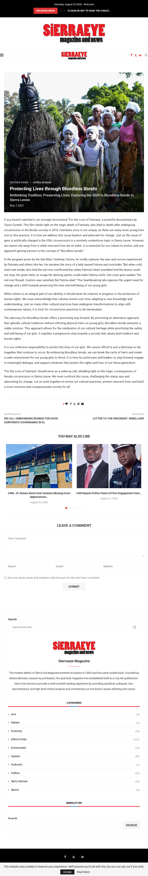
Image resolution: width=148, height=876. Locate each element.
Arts (75, 714)
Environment (75, 748)
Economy (75, 731)
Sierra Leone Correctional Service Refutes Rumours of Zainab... (99, 10)
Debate (75, 722)
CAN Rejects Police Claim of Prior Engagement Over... (109, 493)
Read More (83, 872)
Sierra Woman (75, 781)
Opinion (75, 756)
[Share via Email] (82, 403)
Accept (67, 871)
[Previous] (60, 11)
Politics (75, 773)
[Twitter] (135, 55)
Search (12, 818)
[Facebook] (131, 55)
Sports (75, 790)
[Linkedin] (140, 55)
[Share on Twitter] (74, 404)
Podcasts (75, 764)
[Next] (64, 11)
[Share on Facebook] (70, 403)
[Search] (146, 55)
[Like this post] (66, 403)
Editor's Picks (75, 739)
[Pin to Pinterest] (78, 403)
